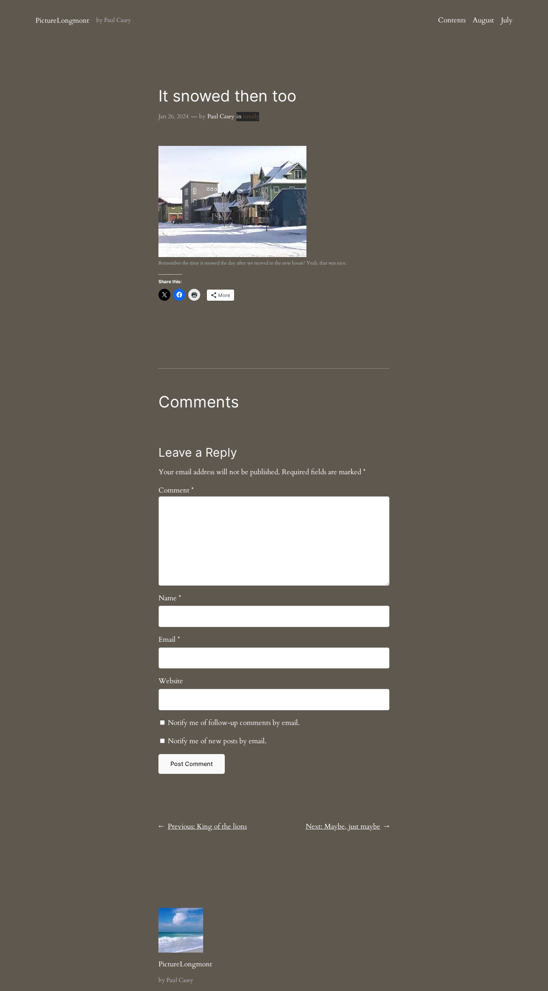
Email (169, 639)
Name (169, 598)
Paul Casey (220, 116)
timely (251, 116)
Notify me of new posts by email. (217, 741)
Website (170, 681)
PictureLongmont (62, 20)
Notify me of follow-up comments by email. (234, 723)
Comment (176, 490)
